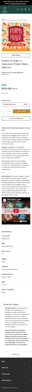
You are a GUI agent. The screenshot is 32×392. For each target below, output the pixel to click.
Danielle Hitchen (7, 72)
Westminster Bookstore (11, 387)
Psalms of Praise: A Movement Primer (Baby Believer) (14, 20)
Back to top (16, 354)
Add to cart (21, 111)
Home (3, 19)
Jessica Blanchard (17, 72)
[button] (25, 9)
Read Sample (16, 55)
